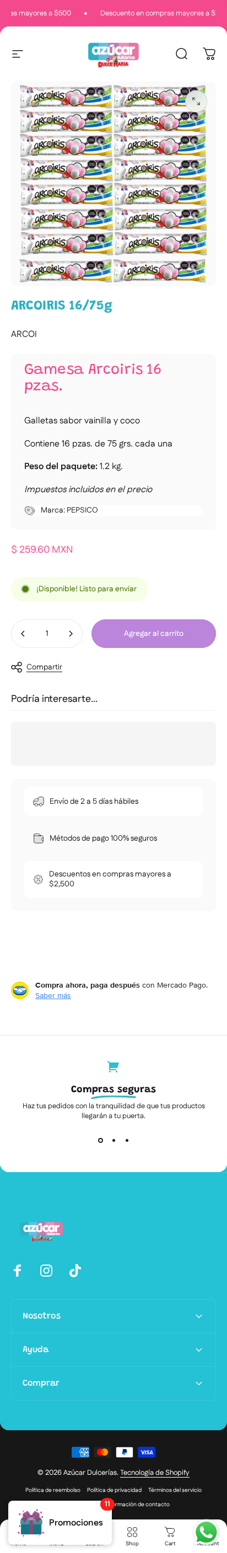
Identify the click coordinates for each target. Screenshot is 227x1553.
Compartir (44, 667)
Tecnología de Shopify (155, 1473)
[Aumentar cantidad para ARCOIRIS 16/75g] (70, 633)
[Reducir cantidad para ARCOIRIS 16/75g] (23, 633)
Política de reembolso (52, 1490)
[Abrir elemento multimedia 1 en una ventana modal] (196, 101)
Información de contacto (138, 1504)
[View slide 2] (113, 1140)
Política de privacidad (114, 1490)
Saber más (53, 995)
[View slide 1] (100, 1140)
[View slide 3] (126, 1140)
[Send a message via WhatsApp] (206, 1532)
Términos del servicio (175, 1490)
